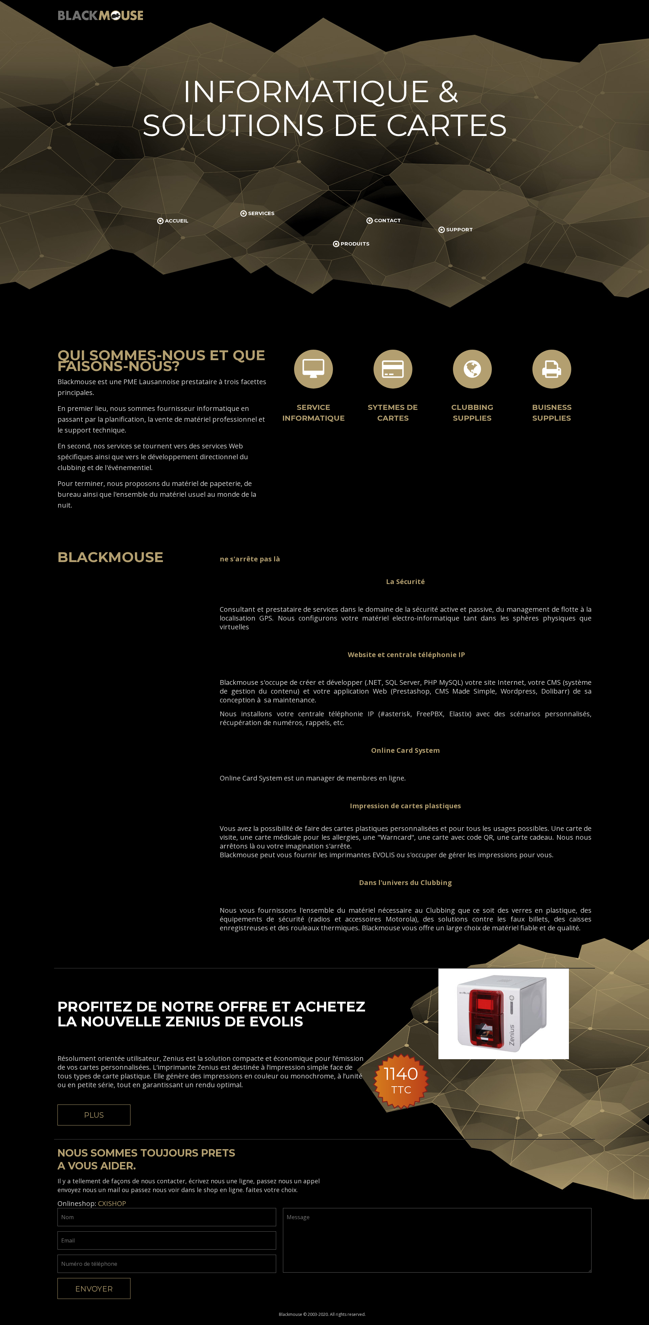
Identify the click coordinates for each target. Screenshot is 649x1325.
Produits (355, 243)
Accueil (176, 220)
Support (459, 229)
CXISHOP (112, 1203)
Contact (387, 220)
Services (261, 213)
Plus (94, 1115)
